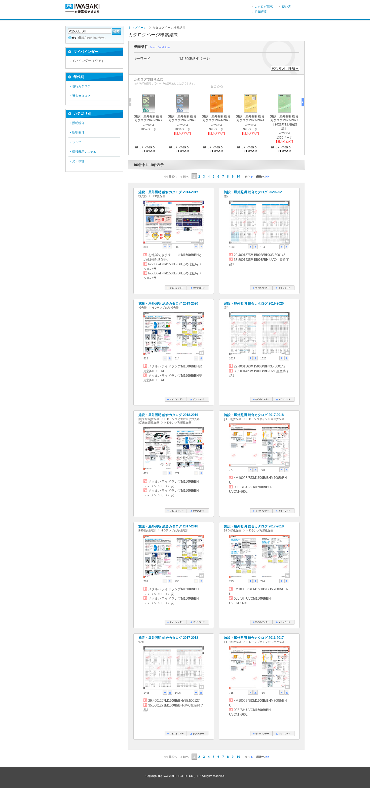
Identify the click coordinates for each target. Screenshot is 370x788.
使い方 (286, 6)
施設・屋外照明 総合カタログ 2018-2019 (168, 415)
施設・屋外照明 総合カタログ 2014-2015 (168, 192)
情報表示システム (84, 151)
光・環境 (78, 161)
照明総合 (78, 123)
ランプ (76, 142)
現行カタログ (81, 86)
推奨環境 (261, 12)
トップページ (137, 27)
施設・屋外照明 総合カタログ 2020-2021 (254, 192)
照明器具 (78, 132)
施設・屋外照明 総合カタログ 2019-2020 (168, 303)
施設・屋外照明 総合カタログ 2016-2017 (254, 638)
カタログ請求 (264, 6)
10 (238, 176)
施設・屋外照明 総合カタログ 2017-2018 (254, 415)
